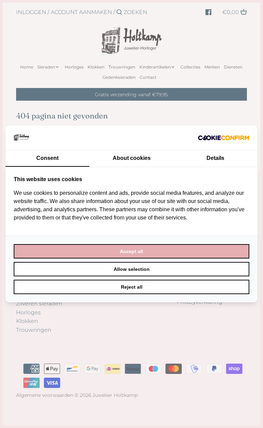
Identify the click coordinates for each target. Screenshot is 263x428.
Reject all (131, 287)
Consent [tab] (47, 158)
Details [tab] (215, 158)
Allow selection (132, 269)
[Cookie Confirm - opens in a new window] (223, 137)
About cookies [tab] (132, 158)
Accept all (131, 251)
